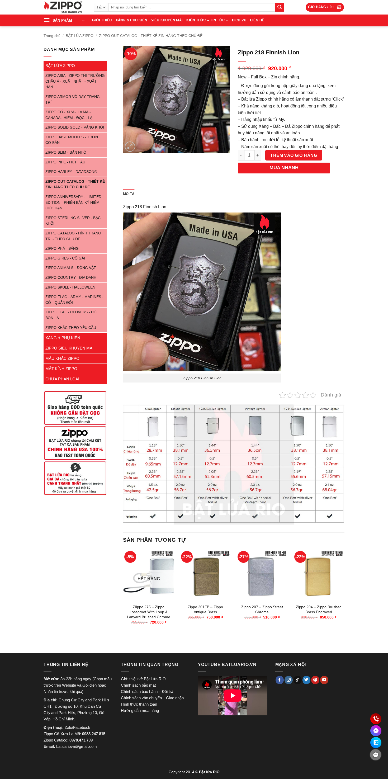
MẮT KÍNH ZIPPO (61, 368)
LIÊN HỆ (257, 20)
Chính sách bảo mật (138, 685)
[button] (325, 7)
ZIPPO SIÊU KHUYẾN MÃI (69, 348)
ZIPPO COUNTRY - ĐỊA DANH (70, 278)
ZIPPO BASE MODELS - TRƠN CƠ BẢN (71, 140)
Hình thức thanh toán (139, 704)
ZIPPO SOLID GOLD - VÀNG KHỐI (74, 127)
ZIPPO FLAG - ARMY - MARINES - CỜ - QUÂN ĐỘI (74, 300)
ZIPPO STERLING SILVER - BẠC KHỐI (73, 221)
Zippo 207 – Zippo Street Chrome (262, 609)
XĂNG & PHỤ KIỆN (131, 20)
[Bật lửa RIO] (65, 7)
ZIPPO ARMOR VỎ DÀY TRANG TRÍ (72, 100)
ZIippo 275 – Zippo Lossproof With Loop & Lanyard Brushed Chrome (148, 612)
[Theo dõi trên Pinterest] (315, 680)
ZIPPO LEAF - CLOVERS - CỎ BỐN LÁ (71, 315)
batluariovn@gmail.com (76, 746)
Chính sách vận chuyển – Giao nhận (152, 698)
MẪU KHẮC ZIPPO (62, 358)
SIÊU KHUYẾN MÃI (167, 20)
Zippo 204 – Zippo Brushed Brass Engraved (319, 609)
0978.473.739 (81, 740)
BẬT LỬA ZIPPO (79, 36)
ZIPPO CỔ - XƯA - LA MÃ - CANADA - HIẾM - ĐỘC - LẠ (68, 115)
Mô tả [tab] (128, 194)
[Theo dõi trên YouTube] (324, 680)
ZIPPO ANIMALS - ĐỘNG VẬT (70, 268)
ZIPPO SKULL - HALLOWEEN (70, 287)
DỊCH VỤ (239, 20)
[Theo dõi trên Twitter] (306, 680)
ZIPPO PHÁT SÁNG (62, 249)
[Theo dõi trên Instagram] (289, 680)
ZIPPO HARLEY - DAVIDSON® (71, 172)
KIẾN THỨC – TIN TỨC (205, 20)
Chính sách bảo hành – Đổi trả (147, 691)
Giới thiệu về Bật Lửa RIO (143, 679)
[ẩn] (375, 754)
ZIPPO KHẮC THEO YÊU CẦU (70, 328)
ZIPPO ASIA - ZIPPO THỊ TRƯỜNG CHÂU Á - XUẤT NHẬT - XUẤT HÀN (75, 81)
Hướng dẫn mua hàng (140, 710)
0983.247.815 (93, 733)
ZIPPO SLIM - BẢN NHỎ (65, 152)
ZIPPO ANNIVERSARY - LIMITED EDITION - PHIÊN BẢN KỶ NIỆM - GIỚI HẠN (73, 202)
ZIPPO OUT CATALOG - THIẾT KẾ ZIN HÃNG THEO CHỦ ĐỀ (150, 36)
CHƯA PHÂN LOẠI (62, 379)
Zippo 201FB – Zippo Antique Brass (205, 609)
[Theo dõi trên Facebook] (280, 680)
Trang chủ (52, 36)
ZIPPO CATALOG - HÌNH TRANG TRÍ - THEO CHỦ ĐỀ (73, 236)
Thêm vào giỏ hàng (293, 155)
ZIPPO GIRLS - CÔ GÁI (65, 258)
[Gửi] (279, 7)
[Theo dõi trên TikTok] (298, 680)
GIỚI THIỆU (102, 20)
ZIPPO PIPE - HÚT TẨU (65, 162)
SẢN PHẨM (62, 20)
